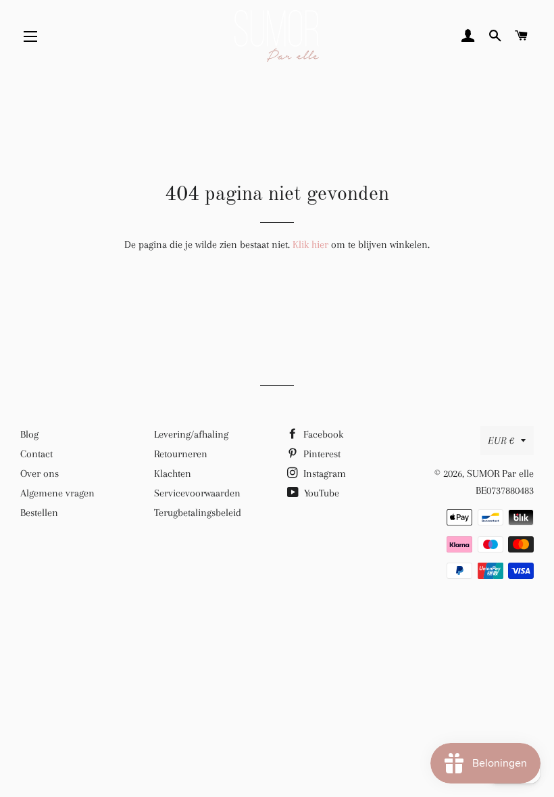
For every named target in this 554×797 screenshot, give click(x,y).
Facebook (322, 434)
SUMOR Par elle (500, 473)
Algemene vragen (57, 493)
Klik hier (310, 244)
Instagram (323, 473)
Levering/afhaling (191, 434)
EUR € (501, 440)
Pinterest (321, 454)
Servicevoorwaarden (197, 493)
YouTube (320, 493)
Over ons (39, 473)
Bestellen (39, 513)
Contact (36, 454)
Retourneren (180, 454)
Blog (29, 434)
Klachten (172, 473)
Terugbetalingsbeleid (197, 513)
